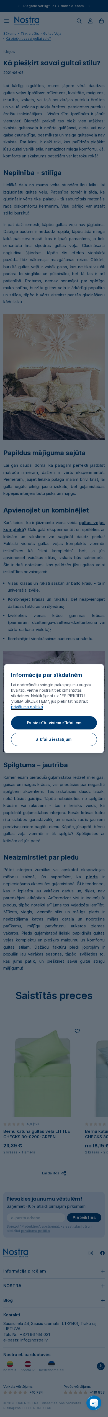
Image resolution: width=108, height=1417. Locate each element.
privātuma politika (27, 706)
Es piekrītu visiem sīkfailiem (54, 722)
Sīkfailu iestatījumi (54, 739)
